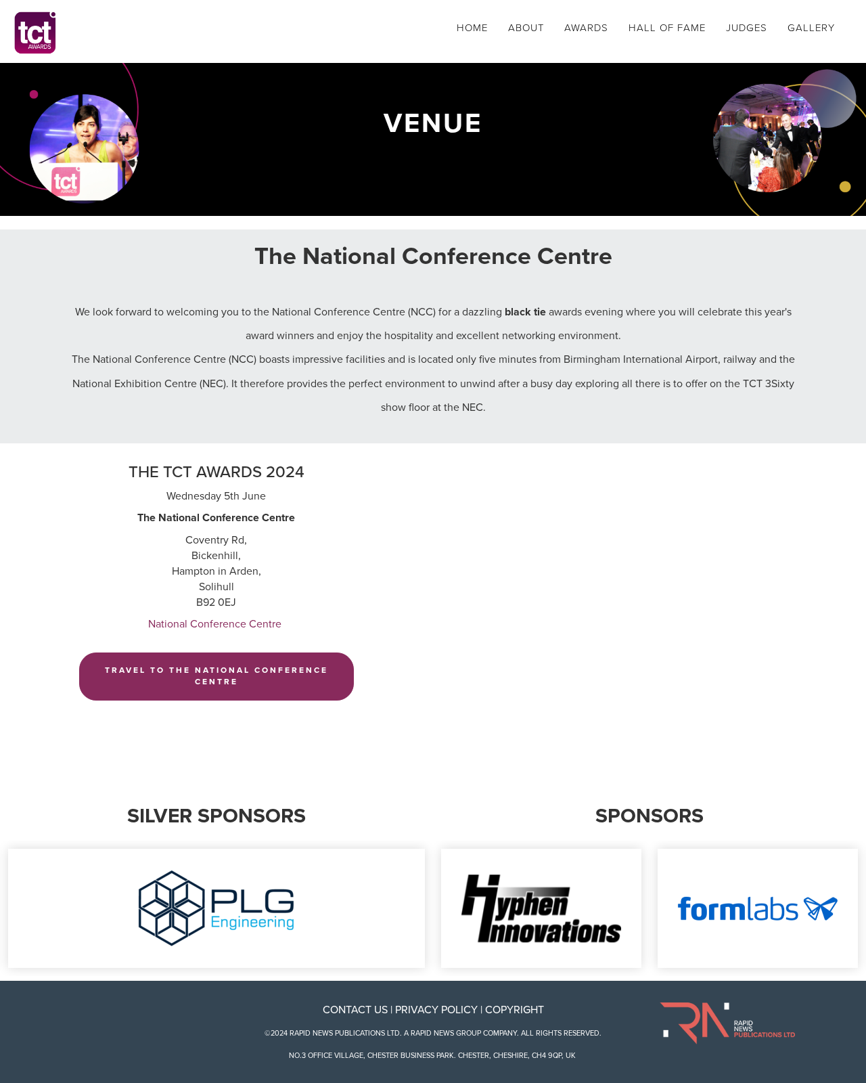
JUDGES (746, 28)
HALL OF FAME (667, 28)
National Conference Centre (216, 624)
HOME (472, 28)
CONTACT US (355, 1010)
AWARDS (586, 28)
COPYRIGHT (514, 1010)
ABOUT (526, 28)
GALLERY (811, 28)
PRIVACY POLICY (436, 1010)
